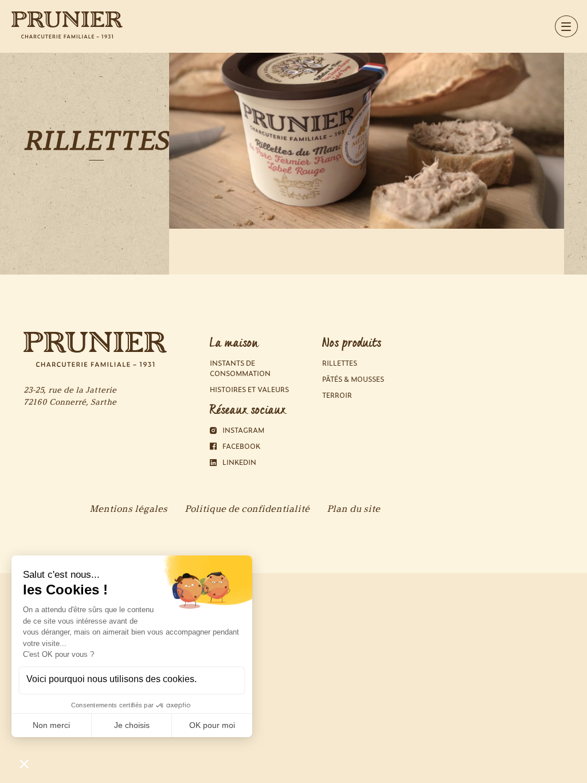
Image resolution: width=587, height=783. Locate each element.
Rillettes (339, 363)
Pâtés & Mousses (353, 379)
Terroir (337, 395)
